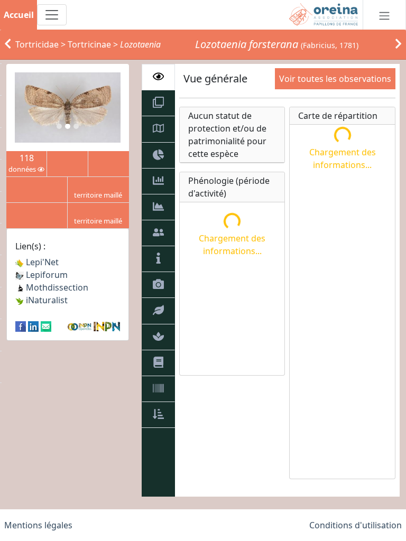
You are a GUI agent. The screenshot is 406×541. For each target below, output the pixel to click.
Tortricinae (89, 44)
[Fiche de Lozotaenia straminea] (7, 44)
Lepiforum (46, 275)
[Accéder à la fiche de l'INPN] (107, 325)
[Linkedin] (33, 325)
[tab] (158, 77)
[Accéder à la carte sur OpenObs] (80, 325)
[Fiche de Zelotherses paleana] (398, 44)
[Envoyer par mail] (46, 325)
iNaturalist (46, 300)
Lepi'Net (41, 262)
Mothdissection (56, 287)
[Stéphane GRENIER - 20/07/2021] (68, 107)
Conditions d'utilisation (355, 525)
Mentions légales (38, 525)
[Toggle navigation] (52, 14)
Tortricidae (37, 44)
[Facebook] (20, 325)
